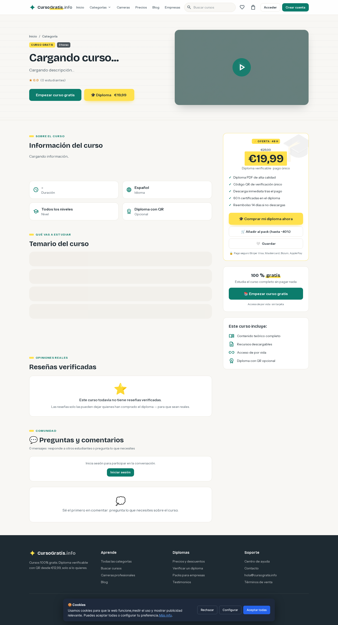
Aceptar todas (257, 610)
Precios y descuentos (189, 561)
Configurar (230, 610)
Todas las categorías (116, 561)
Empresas (172, 7)
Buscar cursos (111, 568)
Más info (165, 615)
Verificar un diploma (188, 568)
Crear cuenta (295, 7)
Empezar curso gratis (55, 95)
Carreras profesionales (118, 575)
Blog (155, 7)
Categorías (100, 7)
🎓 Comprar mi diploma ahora (266, 218)
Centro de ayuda (257, 561)
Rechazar (207, 610)
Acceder (270, 7)
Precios (141, 7)
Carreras (123, 7)
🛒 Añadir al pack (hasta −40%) (266, 232)
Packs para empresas (189, 575)
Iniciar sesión (120, 472)
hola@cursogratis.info (260, 575)
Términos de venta (258, 582)
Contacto (251, 568)
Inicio (80, 7)
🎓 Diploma (108, 95)
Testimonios (182, 582)
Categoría (49, 36)
